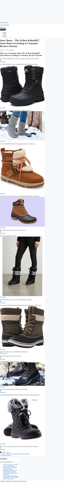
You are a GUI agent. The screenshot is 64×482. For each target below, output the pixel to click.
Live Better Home (4, 25)
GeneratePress (22, 481)
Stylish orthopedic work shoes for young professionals (10, 465)
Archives (2, 462)
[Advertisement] (32, 11)
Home (4, 32)
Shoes (8, 452)
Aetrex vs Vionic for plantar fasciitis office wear (10, 468)
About (4, 34)
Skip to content (3, 22)
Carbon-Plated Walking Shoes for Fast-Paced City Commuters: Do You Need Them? (11, 477)
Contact (5, 36)
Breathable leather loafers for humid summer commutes (10, 471)
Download (2, 61)
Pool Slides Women (6, 455)
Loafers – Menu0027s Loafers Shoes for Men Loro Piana (15, 453)
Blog (4, 35)
